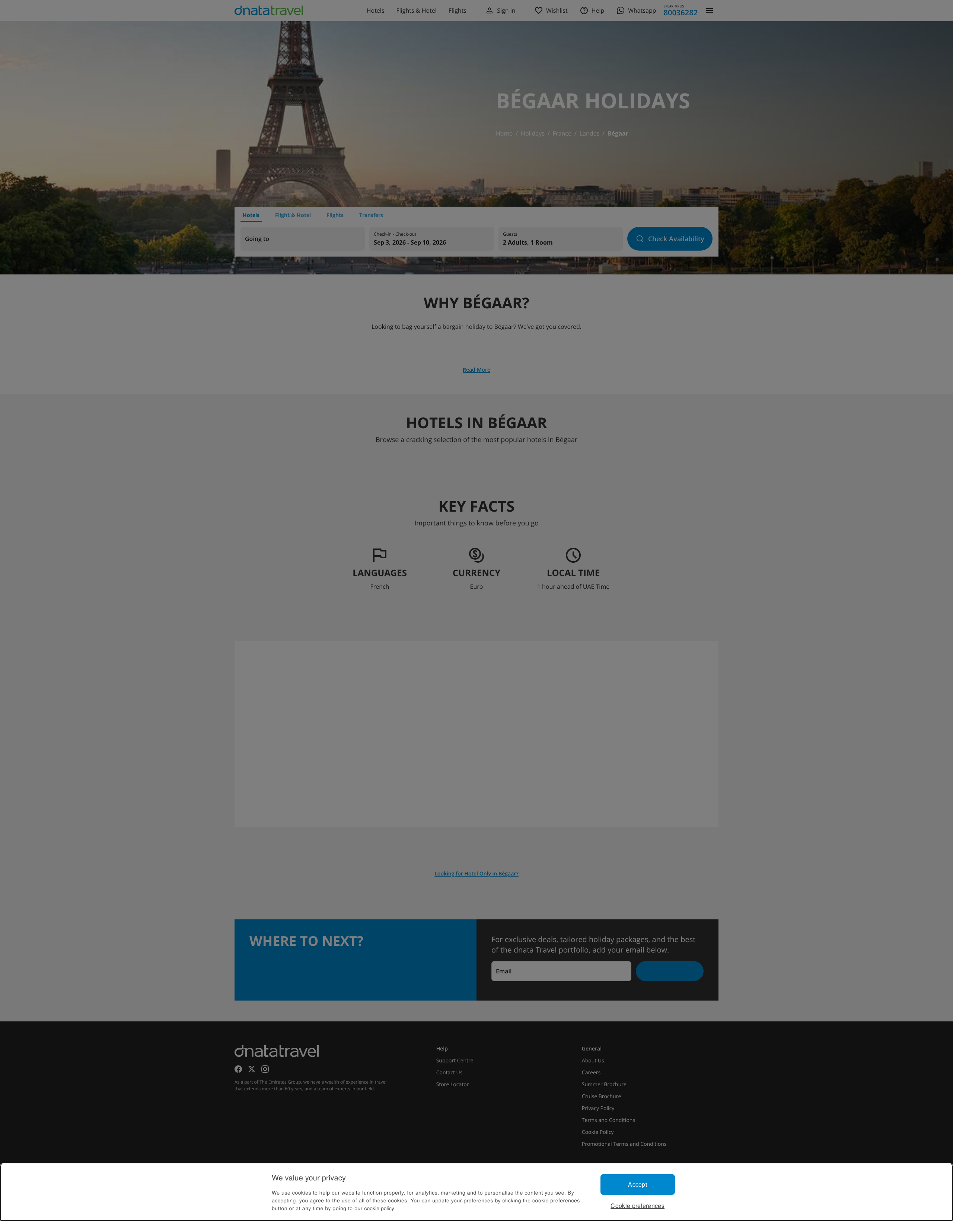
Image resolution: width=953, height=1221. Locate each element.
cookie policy (379, 1208)
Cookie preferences (637, 1205)
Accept (637, 1184)
